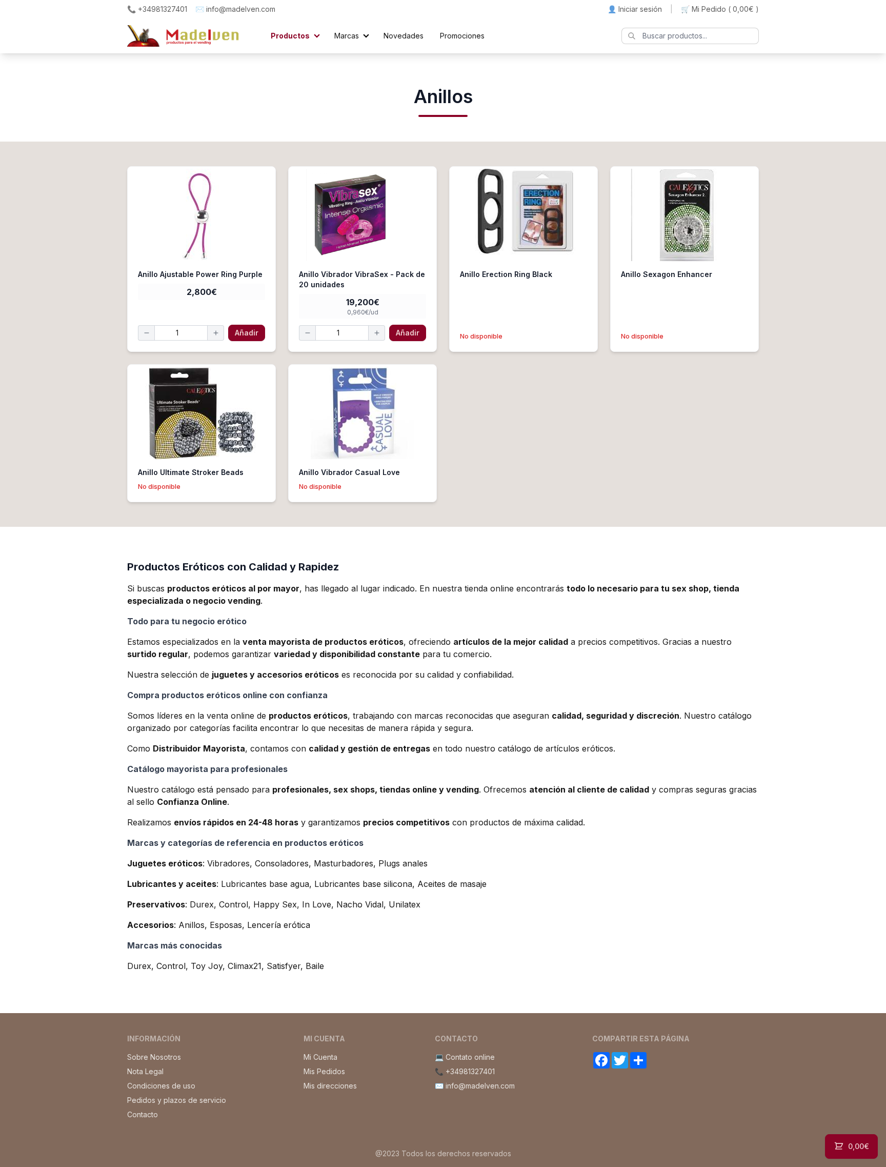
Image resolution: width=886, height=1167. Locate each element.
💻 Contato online (465, 1057)
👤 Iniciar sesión (635, 9)
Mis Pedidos (324, 1071)
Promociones (462, 35)
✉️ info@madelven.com (235, 9)
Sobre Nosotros (154, 1057)
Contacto (142, 1114)
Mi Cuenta (320, 1057)
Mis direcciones (330, 1085)
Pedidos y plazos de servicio (176, 1100)
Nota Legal (145, 1071)
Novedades (404, 35)
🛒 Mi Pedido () (720, 9)
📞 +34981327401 (157, 9)
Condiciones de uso (161, 1085)
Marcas (346, 35)
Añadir (246, 332)
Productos (290, 35)
